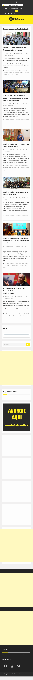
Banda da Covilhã (23, 70)
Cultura (27, 53)
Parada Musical (15, 74)
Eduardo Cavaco (15, 265)
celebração (6, 167)
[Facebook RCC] (3, 13)
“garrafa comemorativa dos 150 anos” (12, 169)
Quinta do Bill (10, 123)
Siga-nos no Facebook (11, 391)
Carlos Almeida (16, 121)
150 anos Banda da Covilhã (11, 70)
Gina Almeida (19, 53)
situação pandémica (14, 167)
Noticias (5, 55)
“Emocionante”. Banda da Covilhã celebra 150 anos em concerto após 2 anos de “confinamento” (15, 98)
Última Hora (10, 55)
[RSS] (11, 13)
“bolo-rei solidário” (23, 167)
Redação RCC (20, 149)
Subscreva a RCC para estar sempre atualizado (14, 655)
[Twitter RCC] (8, 13)
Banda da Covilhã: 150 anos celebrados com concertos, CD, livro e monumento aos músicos (16, 240)
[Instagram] (5, 13)
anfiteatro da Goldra (24, 119)
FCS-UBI (22, 265)
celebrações (6, 217)
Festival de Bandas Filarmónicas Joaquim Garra (15, 72)
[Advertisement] (16, 368)
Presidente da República (19, 315)
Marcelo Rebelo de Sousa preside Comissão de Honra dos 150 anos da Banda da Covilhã (15, 291)
